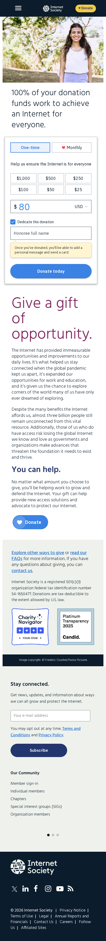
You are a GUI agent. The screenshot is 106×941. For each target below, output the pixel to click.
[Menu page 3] (57, 835)
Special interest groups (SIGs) (36, 806)
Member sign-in (24, 783)
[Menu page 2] (53, 835)
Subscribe (39, 750)
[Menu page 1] (48, 835)
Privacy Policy (51, 735)
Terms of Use (22, 916)
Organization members (30, 814)
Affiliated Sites (33, 928)
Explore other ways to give (38, 553)
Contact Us (44, 922)
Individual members (28, 791)
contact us (22, 571)
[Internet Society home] (53, 8)
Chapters (18, 799)
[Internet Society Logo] (34, 867)
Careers (66, 922)
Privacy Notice (72, 910)
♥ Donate (85, 8)
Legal (44, 916)
